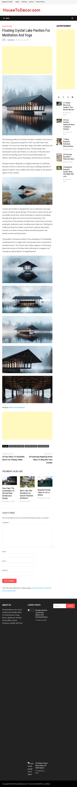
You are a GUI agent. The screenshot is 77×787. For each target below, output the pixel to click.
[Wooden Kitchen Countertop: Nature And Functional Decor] (31, 610)
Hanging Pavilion (31, 446)
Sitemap (24, 2)
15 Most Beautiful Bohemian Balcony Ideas (68, 142)
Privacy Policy (40, 2)
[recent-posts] (63, 97)
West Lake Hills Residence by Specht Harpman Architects (26, 494)
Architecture (7, 26)
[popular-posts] (58, 97)
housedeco (11, 40)
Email (4, 561)
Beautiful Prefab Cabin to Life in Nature (44, 492)
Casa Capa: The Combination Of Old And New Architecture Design (8, 493)
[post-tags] (72, 97)
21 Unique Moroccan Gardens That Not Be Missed (68, 106)
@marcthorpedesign (17, 407)
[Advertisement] (27, 60)
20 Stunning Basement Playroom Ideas (68, 156)
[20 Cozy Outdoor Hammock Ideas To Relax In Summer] (59, 120)
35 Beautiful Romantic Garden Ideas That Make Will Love (68, 171)
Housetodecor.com (20, 784)
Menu (8, 18)
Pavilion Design (43, 446)
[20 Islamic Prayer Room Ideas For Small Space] (31, 763)
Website (5, 570)
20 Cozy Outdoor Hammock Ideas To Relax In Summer (69, 124)
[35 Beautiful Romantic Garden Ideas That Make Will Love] (59, 167)
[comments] (68, 97)
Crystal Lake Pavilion (17, 446)
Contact (31, 2)
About (17, 2)
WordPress (40, 784)
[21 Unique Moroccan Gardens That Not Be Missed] (59, 103)
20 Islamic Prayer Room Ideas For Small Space (41, 765)
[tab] (58, 97)
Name (4, 551)
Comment (6, 523)
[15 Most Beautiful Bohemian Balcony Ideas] (59, 139)
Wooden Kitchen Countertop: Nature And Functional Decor (41, 613)
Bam (48, 784)
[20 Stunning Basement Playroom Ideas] (59, 155)
